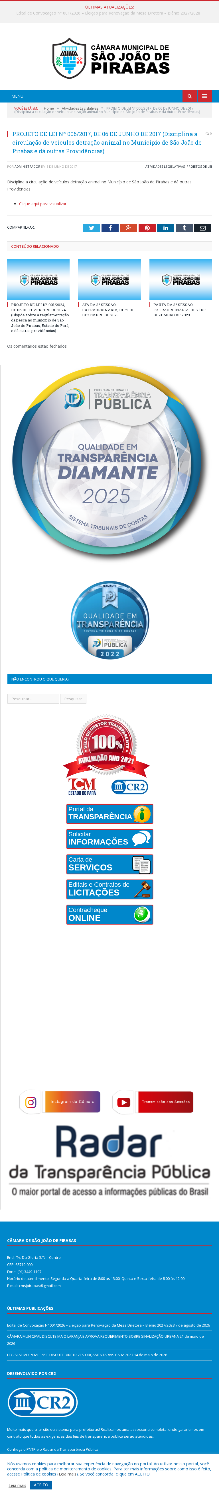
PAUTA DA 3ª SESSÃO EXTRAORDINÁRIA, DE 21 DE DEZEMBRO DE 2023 (179, 309)
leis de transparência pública (98, 1436)
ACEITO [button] (41, 1484)
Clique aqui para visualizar (42, 203)
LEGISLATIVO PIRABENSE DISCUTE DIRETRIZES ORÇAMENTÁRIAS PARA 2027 (70, 1354)
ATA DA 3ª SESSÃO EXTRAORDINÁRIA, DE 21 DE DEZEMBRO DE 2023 (108, 309)
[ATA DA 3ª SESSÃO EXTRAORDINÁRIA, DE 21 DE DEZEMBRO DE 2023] (109, 279)
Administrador (27, 166)
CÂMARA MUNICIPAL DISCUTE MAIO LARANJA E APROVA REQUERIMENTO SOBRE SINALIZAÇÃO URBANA (108, 13)
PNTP (31, 1449)
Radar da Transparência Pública (70, 1449)
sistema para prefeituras (77, 1429)
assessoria (140, 1429)
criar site (42, 1429)
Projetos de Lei (199, 166)
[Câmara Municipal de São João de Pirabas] (109, 57)
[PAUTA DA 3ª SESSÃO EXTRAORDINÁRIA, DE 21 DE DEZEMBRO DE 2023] (180, 279)
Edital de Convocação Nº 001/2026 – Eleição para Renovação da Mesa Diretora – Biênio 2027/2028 (91, 1325)
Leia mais (67, 1473)
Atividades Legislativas (165, 166)
